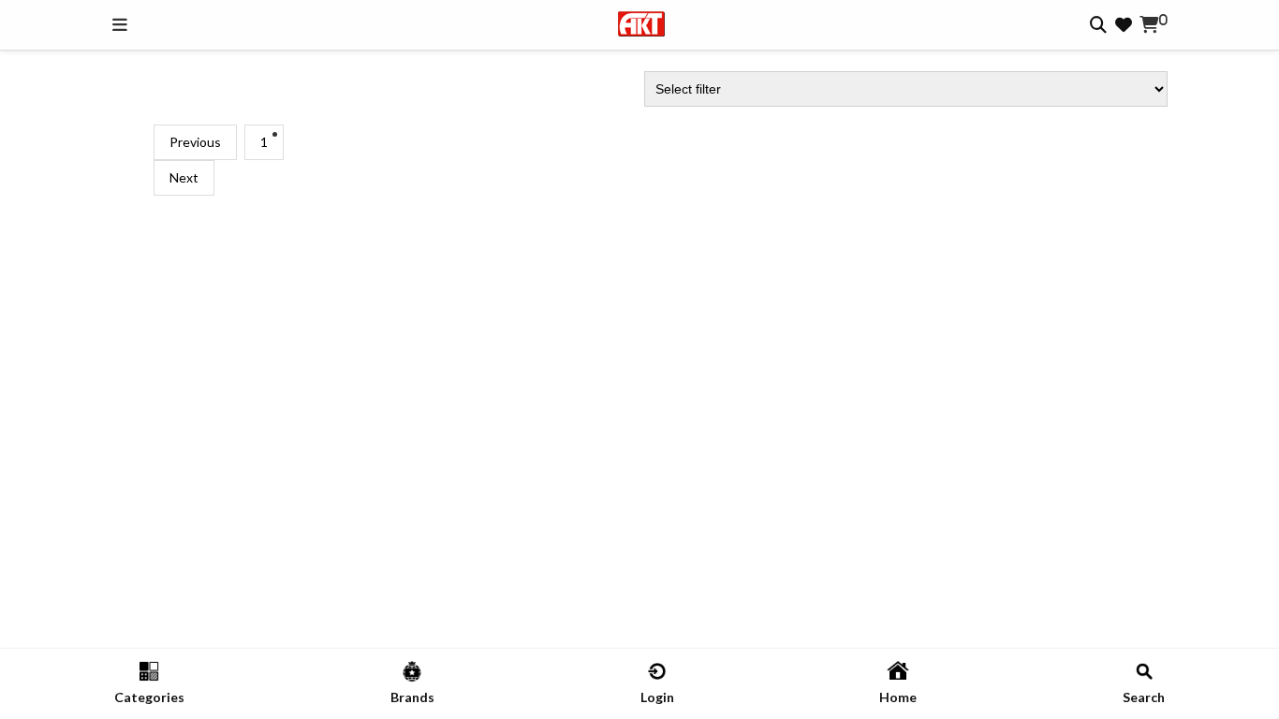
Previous (195, 142)
